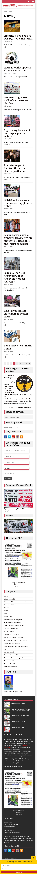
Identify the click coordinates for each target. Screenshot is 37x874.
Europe (6, 611)
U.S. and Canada (9, 652)
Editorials (7, 608)
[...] (5, 47)
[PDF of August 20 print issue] (7, 718)
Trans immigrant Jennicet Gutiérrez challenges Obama (14, 168)
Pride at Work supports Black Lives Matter (17, 69)
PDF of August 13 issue (18, 721)
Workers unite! (9, 661)
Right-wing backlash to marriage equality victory (17, 133)
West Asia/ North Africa (11, 655)
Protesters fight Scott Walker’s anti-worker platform (16, 100)
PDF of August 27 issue (18, 703)
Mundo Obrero (9, 631)
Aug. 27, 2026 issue (18, 583)
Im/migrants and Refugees (12, 622)
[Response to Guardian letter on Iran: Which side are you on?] (7, 712)
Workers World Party (11, 664)
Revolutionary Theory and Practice (15, 640)
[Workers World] (18, 6)
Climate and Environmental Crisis (15, 602)
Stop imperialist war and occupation (16, 646)
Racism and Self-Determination (14, 637)
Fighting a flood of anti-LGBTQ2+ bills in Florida (18, 37)
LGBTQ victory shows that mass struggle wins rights (18, 203)
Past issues (18, 587)
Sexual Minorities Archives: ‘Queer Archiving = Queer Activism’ (14, 277)
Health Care (8, 617)
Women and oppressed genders (14, 658)
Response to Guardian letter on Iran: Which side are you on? (21, 710)
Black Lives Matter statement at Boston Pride (16, 313)
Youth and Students (10, 667)
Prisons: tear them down (12, 634)
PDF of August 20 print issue (20, 715)
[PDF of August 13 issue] (7, 724)
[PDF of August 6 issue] (7, 730)
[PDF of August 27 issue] (7, 706)
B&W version (18, 585)
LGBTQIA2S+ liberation (11, 628)
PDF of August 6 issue (18, 727)
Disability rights (9, 605)
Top (5, 649)
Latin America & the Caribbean (14, 625)
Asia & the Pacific (9, 599)
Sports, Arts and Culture (12, 643)
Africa (6, 596)
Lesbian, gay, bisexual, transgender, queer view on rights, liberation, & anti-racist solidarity (18, 239)
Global (6, 614)
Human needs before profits (13, 619)
